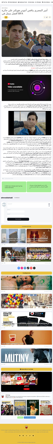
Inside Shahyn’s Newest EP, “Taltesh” (13, 343)
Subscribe (26, 389)
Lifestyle (39, 2)
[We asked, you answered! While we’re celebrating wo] (7, 407)
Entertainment (13, 2)
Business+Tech (23, 2)
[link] (50, 17)
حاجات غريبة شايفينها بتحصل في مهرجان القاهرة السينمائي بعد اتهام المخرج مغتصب (39, 186)
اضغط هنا (33, 68)
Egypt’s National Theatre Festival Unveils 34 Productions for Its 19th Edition (37, 240)
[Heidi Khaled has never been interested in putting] (33, 407)
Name (9, 209)
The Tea (5, 2)
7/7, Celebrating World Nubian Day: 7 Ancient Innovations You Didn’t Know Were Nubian (13, 258)
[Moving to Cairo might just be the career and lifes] (20, 407)
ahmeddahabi (7, 198)
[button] (45, 17)
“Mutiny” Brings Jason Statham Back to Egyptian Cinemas (19, 361)
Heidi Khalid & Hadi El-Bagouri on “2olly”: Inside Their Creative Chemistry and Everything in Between (25, 288)
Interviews (31, 2)
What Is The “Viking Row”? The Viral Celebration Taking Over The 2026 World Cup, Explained (38, 258)
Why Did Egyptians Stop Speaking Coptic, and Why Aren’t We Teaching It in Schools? (13, 240)
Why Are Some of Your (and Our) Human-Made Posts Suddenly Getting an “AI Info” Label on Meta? (25, 324)
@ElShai (26, 386)
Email (8, 214)
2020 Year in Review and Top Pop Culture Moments (13, 186)
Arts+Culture (46, 2)
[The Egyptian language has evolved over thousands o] (46, 407)
